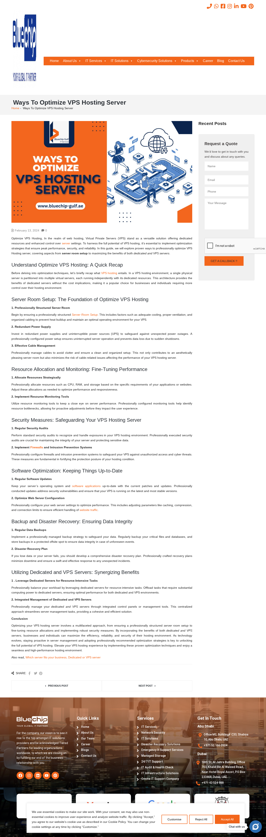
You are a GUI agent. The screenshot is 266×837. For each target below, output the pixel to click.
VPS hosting (108, 273)
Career (208, 61)
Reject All (201, 819)
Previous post (58, 685)
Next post (146, 685)
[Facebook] (20, 775)
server (66, 243)
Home (54, 61)
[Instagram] (29, 775)
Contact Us (236, 61)
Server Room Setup (85, 314)
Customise (174, 819)
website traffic (89, 510)
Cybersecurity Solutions (154, 61)
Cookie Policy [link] (117, 821)
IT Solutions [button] (119, 61)
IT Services (93, 61)
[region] (133, 822)
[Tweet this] (35, 673)
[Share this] (29, 673)
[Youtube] (46, 775)
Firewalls (36, 447)
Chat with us (237, 826)
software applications (86, 486)
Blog (220, 61)
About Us (70, 61)
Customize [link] (90, 826)
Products (187, 61)
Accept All (227, 819)
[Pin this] (41, 673)
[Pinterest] (55, 775)
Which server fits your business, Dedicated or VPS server (63, 657)
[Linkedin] (38, 775)
